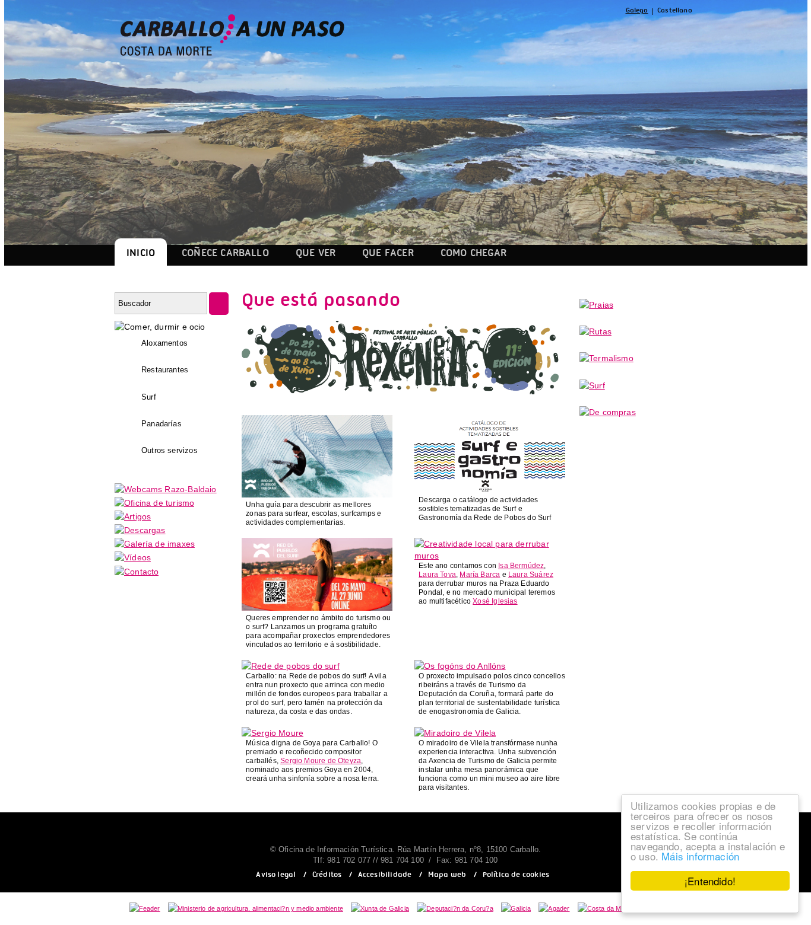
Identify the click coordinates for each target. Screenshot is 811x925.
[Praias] (596, 305)
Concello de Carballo (667, 34)
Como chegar (474, 255)
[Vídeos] (133, 557)
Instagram (565, 34)
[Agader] (554, 908)
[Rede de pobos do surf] (291, 666)
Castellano (674, 11)
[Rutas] (595, 331)
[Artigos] (133, 516)
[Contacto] (137, 571)
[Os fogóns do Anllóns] (460, 666)
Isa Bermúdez (521, 565)
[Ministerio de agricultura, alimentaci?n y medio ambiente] (255, 908)
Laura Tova (437, 574)
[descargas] (140, 530)
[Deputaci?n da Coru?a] (455, 908)
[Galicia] (516, 908)
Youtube (595, 34)
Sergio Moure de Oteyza (320, 760)
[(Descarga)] (317, 494)
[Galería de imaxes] (155, 543)
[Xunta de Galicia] (380, 908)
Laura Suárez (530, 574)
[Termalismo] (606, 358)
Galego (637, 11)
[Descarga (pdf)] (489, 490)
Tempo (624, 34)
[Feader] (144, 908)
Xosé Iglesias (495, 601)
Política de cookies (516, 876)
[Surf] (592, 385)
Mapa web (447, 876)
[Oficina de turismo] (154, 503)
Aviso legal (276, 876)
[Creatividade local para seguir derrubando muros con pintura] (489, 555)
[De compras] (607, 412)
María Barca (480, 574)
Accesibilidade (385, 876)
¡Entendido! (710, 880)
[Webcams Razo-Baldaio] (166, 489)
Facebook (510, 34)
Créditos (326, 876)
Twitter (538, 34)
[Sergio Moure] (272, 733)
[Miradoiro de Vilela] (455, 733)
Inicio (140, 255)
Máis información (700, 856)
